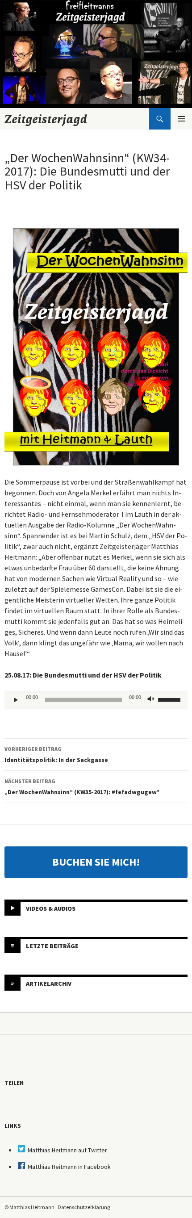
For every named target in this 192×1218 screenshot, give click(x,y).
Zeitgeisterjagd (46, 119)
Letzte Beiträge (52, 946)
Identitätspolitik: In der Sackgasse (56, 754)
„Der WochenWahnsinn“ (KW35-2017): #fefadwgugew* (81, 787)
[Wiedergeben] (16, 699)
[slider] (170, 699)
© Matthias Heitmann (29, 1207)
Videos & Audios (50, 908)
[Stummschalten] (150, 699)
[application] (96, 700)
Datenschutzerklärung (84, 1207)
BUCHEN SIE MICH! (96, 862)
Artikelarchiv (48, 983)
